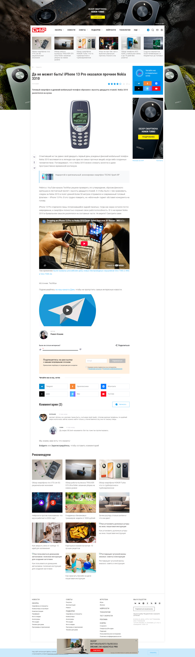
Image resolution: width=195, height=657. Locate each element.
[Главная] (32, 67)
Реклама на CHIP (138, 160)
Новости (71, 30)
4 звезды (117, 84)
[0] (80, 349)
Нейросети (111, 30)
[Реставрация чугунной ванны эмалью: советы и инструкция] (114, 555)
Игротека (104, 599)
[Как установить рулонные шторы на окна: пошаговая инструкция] (114, 525)
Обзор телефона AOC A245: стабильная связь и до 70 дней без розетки (131, 55)
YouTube (111, 394)
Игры (101, 602)
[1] (40, 349)
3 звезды (114, 84)
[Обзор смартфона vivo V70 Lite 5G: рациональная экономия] (47, 470)
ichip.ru (103, 623)
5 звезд (120, 84)
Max (78, 394)
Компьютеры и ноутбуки (40, 608)
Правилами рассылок (95, 369)
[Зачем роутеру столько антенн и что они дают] (114, 502)
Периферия (36, 614)
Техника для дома (38, 624)
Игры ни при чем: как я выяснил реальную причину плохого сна (108, 54)
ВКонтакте (112, 386)
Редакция (103, 631)
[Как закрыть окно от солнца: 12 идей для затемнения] (47, 533)
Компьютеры (70, 616)
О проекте (103, 626)
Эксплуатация (70, 605)
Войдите (43, 445)
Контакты (159, 160)
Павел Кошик (56, 334)
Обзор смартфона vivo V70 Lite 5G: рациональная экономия (41, 55)
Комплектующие (37, 611)
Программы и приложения (41, 627)
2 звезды (111, 84)
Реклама (103, 619)
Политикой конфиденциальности (112, 369)
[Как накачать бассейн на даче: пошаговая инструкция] (81, 563)
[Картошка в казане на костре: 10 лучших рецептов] (81, 533)
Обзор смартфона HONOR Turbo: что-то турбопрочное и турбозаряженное (85, 55)
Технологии (124, 30)
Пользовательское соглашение (110, 634)
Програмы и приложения (74, 627)
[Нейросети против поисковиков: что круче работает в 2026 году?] (47, 502)
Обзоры (58, 30)
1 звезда (109, 84)
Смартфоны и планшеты (40, 606)
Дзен (48, 394)
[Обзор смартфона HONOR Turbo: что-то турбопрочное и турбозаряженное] (114, 470)
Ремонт (68, 607)
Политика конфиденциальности (110, 636)
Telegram (49, 386)
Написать (122, 404)
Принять (153, 653)
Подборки (95, 30)
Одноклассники (83, 386)
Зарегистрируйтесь (60, 445)
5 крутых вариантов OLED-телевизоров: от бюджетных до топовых (153, 54)
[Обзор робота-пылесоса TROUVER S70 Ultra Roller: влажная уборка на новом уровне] (81, 470)
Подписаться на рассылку (144, 609)
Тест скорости (106, 616)
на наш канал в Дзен (65, 289)
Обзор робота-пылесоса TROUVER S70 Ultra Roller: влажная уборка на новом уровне (63, 56)
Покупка (69, 602)
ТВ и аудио (35, 622)
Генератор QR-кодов (106, 628)
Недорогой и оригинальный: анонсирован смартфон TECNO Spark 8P (87, 175)
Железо (102, 605)
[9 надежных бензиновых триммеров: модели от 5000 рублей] (81, 502)
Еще (136, 30)
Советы (82, 30)
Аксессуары (36, 619)
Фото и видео (36, 616)
